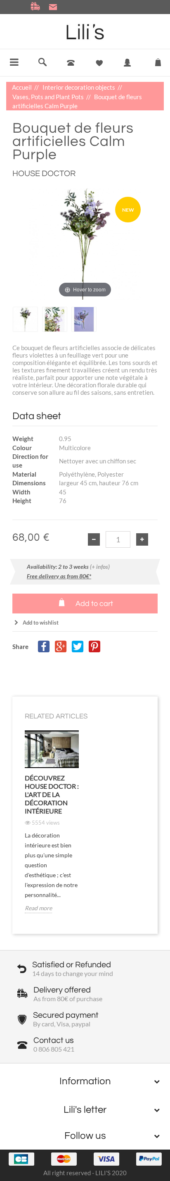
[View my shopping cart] (158, 60)
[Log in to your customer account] (128, 68)
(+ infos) (100, 566)
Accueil (22, 87)
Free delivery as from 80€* (59, 576)
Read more (38, 907)
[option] (25, 319)
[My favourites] (99, 63)
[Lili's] (85, 32)
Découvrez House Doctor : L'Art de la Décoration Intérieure (52, 794)
